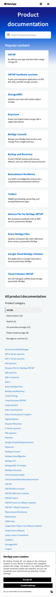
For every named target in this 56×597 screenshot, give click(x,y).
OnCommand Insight (15, 474)
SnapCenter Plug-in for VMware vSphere (23, 525)
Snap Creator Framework (16, 535)
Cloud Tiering (11, 395)
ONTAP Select (11, 498)
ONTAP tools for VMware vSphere (20, 502)
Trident (8, 549)
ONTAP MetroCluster (15, 488)
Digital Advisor (12, 419)
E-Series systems (13, 428)
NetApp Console (12, 451)
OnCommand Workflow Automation (22, 479)
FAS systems (10, 433)
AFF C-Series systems (15, 358)
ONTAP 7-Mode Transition (17, 507)
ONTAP (8, 484)
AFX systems (11, 363)
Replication (10, 516)
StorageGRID (11, 544)
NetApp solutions (13, 470)
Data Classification (14, 409)
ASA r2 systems (12, 377)
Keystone (9, 447)
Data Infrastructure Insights (18, 414)
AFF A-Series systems (15, 354)
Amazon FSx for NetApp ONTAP (19, 368)
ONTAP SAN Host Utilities (17, 493)
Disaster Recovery (13, 423)
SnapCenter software (14, 530)
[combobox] (28, 35)
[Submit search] (8, 34)
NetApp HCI (10, 460)
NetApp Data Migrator (15, 456)
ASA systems (11, 372)
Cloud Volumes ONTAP (15, 400)
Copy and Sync (11, 405)
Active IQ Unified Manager (17, 349)
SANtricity (10, 521)
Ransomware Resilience (16, 512)
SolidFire (9, 539)
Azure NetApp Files (14, 386)
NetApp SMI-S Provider (15, 465)
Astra (7, 382)
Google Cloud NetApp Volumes (19, 442)
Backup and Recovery (14, 391)
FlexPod (9, 437)
